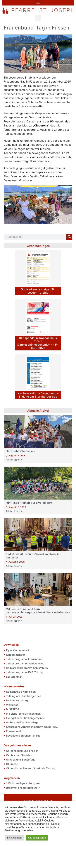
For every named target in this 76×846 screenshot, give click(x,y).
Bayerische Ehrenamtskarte (23, 735)
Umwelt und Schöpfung (20, 759)
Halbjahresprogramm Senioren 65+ (28, 667)
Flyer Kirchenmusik (18, 650)
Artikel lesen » (14, 459)
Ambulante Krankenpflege (22, 722)
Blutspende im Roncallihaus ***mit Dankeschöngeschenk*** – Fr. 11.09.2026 (37, 343)
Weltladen (12, 704)
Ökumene (12, 763)
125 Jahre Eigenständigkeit (23, 783)
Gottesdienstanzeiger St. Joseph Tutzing (38, 291)
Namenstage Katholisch (21, 691)
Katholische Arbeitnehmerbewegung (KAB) (33, 726)
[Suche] (69, 237)
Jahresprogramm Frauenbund (24, 659)
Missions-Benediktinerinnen (23, 713)
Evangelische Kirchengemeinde (25, 718)
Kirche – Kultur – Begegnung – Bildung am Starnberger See (38, 395)
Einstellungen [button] (14, 837)
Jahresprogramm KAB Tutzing (25, 672)
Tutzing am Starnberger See (23, 696)
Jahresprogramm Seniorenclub (25, 663)
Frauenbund (13, 731)
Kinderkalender (15, 654)
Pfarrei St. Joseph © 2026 (38, 800)
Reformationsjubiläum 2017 (23, 787)
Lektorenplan (14, 676)
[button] (38, 2)
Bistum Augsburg (17, 700)
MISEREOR (13, 709)
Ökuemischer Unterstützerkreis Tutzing (30, 768)
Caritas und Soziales (19, 755)
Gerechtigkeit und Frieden (22, 750)
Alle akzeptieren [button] (37, 837)
